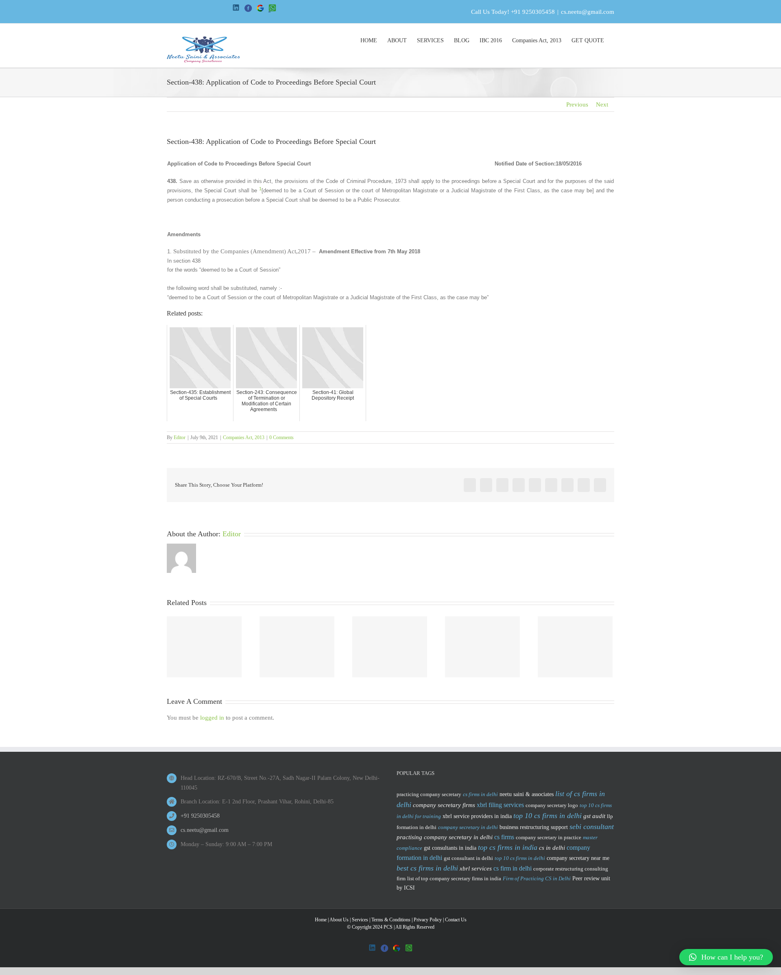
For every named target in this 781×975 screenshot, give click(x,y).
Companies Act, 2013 (243, 437)
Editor (179, 437)
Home (321, 920)
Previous (577, 104)
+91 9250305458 (533, 12)
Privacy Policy (428, 920)
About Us (339, 920)
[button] (726, 957)
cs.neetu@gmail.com (587, 12)
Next (602, 104)
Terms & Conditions (390, 920)
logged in (212, 717)
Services (360, 920)
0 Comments (281, 437)
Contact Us (456, 920)
